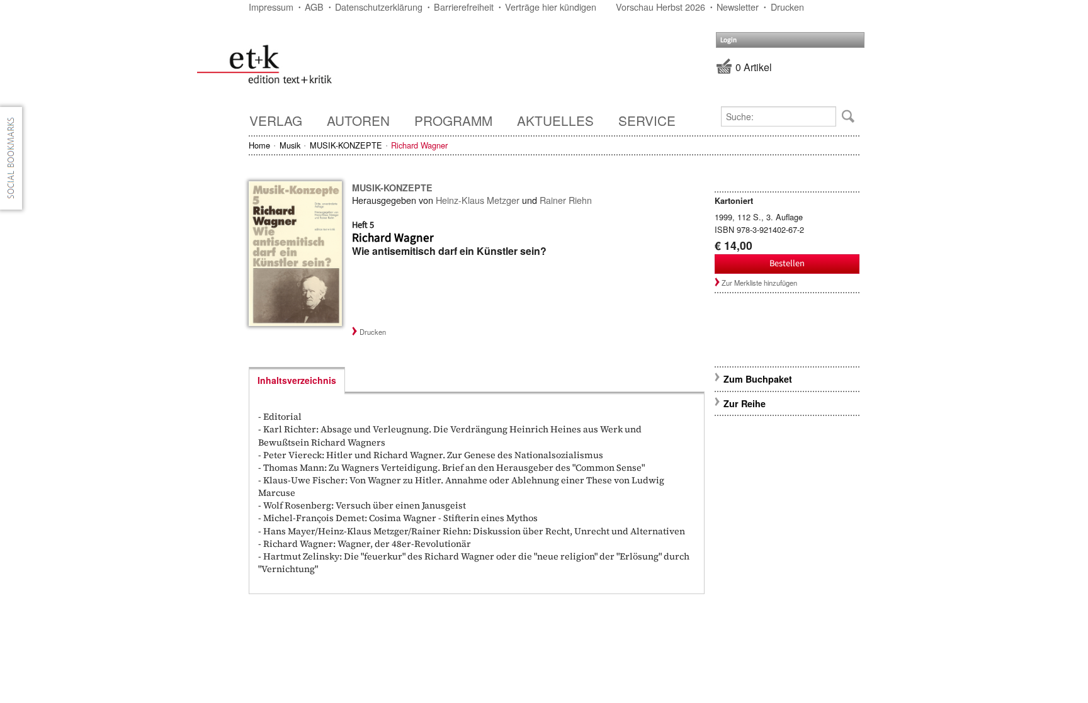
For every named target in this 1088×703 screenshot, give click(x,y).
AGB (314, 6)
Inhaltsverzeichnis (297, 380)
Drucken (787, 6)
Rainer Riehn (566, 199)
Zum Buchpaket (759, 379)
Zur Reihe (744, 403)
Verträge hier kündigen (550, 6)
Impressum (271, 6)
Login (728, 40)
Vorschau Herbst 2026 (660, 6)
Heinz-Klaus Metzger (477, 199)
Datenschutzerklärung (378, 6)
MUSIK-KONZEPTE (346, 145)
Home (259, 145)
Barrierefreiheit (464, 6)
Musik (290, 145)
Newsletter (738, 6)
